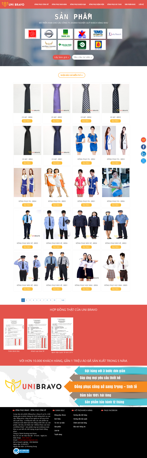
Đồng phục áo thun (114, 4)
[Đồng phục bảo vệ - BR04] (86, 224)
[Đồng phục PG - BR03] (115, 140)
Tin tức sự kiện (59, 423)
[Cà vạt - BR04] (86, 98)
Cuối (63, 300)
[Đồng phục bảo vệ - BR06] (57, 224)
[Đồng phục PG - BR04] (27, 182)
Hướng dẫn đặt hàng (80, 415)
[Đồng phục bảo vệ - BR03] (115, 224)
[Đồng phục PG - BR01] (86, 182)
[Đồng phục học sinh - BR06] (86, 266)
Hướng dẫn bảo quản (80, 419)
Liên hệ (141, 4)
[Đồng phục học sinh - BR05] (115, 266)
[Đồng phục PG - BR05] (57, 182)
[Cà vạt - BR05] (56, 98)
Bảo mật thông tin (79, 427)
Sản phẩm (57, 427)
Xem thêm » (27, 121)
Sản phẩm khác (130, 4)
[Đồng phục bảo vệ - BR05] (27, 224)
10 (54, 300)
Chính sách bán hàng (80, 423)
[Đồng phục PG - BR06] (115, 182)
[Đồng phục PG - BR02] (86, 140)
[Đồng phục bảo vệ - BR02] (27, 266)
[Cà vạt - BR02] (27, 140)
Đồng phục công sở (41, 4)
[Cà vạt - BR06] (27, 98)
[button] (143, 160)
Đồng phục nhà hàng (59, 4)
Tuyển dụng (58, 434)
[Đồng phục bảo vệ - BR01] (57, 266)
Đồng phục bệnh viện (96, 4)
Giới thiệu (57, 419)
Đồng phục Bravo (60, 415)
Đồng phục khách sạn (78, 4)
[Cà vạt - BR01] (57, 140)
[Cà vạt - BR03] (115, 98)
